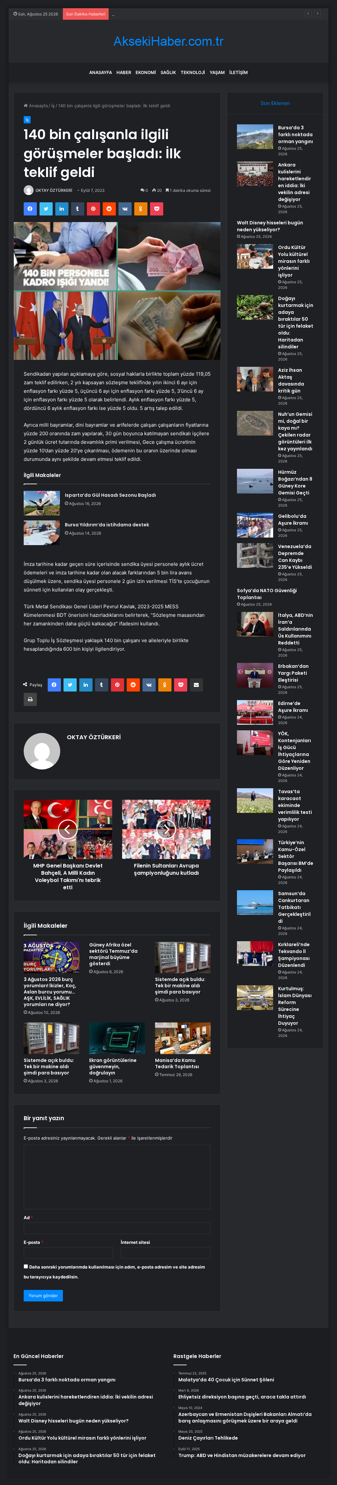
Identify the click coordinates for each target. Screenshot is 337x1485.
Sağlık (168, 72)
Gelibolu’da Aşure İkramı (293, 519)
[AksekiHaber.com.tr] (168, 41)
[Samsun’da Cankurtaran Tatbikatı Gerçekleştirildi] (255, 902)
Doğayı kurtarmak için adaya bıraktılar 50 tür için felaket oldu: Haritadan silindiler (295, 322)
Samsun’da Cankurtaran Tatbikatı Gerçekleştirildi (294, 907)
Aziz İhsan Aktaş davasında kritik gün (291, 380)
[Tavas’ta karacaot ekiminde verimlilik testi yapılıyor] (255, 800)
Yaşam (217, 72)
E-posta (33, 1242)
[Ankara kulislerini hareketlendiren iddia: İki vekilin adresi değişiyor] (255, 174)
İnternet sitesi (135, 1242)
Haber (124, 72)
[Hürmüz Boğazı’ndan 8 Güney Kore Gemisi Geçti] (255, 481)
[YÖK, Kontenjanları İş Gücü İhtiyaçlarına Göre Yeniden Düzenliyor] (255, 742)
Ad (28, 1217)
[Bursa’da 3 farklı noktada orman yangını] (255, 136)
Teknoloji (193, 72)
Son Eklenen (275, 103)
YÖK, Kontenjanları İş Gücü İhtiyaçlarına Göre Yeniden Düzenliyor (294, 750)
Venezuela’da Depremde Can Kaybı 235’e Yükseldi (295, 556)
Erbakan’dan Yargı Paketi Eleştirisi (293, 673)
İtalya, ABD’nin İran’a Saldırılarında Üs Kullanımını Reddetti (295, 629)
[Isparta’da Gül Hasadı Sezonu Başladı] (42, 503)
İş (53, 105)
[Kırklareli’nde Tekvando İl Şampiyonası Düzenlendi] (255, 953)
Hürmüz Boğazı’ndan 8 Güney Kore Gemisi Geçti (295, 482)
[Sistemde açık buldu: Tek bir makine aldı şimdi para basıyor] (183, 957)
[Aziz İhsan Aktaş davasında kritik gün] (255, 379)
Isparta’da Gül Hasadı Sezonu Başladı (110, 495)
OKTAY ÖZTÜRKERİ (54, 190)
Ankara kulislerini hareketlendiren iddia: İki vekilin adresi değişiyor (294, 182)
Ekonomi (146, 72)
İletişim (238, 72)
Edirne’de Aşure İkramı (293, 707)
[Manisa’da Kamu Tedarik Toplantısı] (183, 1038)
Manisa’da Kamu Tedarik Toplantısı (177, 1063)
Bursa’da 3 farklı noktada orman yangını (295, 134)
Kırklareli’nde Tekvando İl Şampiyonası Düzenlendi (294, 955)
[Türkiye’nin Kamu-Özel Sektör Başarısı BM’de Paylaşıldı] (255, 851)
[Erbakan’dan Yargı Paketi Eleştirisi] (255, 675)
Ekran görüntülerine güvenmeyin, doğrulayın (113, 1066)
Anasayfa (100, 72)
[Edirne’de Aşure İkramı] (255, 712)
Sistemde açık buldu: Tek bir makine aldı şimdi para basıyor (180, 985)
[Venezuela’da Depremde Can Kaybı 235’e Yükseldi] (255, 555)
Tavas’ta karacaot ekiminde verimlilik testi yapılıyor (295, 805)
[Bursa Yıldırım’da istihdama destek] (42, 532)
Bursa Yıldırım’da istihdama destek (107, 524)
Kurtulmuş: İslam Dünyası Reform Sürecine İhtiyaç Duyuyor (295, 1005)
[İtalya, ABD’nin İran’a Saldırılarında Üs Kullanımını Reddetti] (255, 624)
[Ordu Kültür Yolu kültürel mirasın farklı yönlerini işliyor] (255, 256)
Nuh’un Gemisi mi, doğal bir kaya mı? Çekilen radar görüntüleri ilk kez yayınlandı (295, 431)
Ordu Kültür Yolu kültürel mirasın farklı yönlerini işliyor (294, 261)
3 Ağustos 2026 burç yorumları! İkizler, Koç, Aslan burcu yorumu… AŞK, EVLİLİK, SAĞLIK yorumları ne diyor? (50, 992)
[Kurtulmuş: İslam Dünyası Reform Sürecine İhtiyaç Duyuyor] (255, 997)
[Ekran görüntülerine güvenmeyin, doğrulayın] (117, 1038)
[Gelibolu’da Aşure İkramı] (255, 525)
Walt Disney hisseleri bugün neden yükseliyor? (159, 13)
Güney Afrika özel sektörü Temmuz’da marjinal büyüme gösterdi (113, 954)
